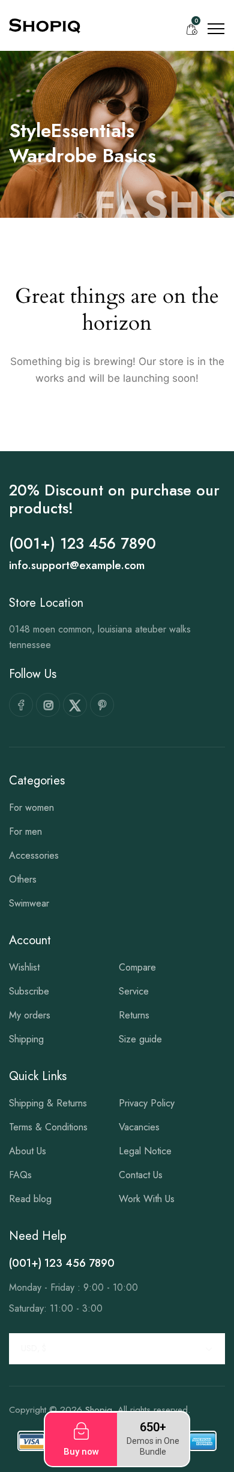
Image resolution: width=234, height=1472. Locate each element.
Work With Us (147, 1199)
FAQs (20, 1175)
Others (23, 879)
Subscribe (29, 991)
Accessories (34, 855)
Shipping (26, 1039)
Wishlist (24, 967)
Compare (137, 967)
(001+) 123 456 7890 (82, 543)
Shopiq (98, 1409)
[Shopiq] (44, 25)
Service (134, 991)
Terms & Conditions (48, 1127)
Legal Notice (145, 1151)
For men (25, 831)
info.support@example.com (77, 565)
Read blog (30, 1199)
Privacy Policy (147, 1103)
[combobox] (117, 1348)
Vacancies (139, 1127)
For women (31, 807)
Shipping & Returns (48, 1103)
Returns (134, 1015)
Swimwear (29, 903)
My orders (29, 1015)
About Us (27, 1151)
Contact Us (141, 1175)
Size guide (140, 1039)
